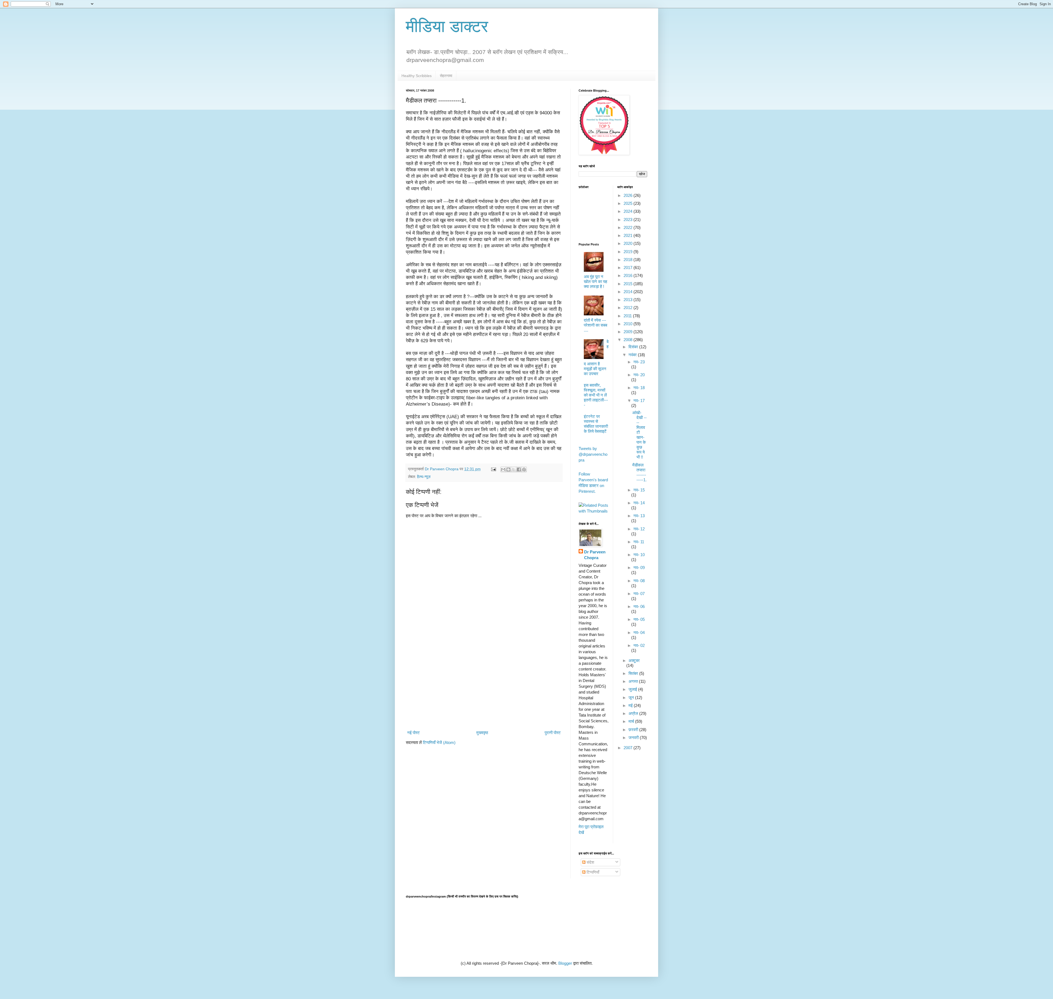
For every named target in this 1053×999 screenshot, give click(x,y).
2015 (628, 283)
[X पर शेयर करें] (513, 469)
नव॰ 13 (639, 515)
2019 (628, 251)
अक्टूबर (634, 660)
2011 (628, 315)
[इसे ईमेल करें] (503, 469)
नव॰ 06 (639, 606)
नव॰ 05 (639, 619)
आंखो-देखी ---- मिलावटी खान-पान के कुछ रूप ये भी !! (639, 434)
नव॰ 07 (639, 593)
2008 (628, 339)
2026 (628, 195)
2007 (628, 747)
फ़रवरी (634, 729)
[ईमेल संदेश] (493, 469)
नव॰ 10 (639, 554)
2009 (628, 331)
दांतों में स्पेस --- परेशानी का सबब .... (595, 325)
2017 (628, 267)
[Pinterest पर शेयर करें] (524, 469)
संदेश (589, 862)
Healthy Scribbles (416, 75)
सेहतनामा (446, 75)
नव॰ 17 (639, 400)
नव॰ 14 (639, 502)
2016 (628, 275)
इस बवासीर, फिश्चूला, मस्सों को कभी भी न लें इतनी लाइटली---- (596, 395)
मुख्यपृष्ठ (482, 732)
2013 (628, 299)
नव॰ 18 (639, 387)
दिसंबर (634, 346)
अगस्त (634, 681)
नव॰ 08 (639, 580)
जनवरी (634, 737)
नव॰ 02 (639, 645)
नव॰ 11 (638, 541)
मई (631, 705)
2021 (628, 235)
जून (632, 697)
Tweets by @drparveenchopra (593, 454)
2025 (628, 203)
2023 (628, 219)
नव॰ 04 (639, 632)
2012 (628, 307)
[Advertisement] (484, 683)
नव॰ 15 (639, 490)
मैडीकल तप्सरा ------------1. (639, 472)
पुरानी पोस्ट (553, 732)
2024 (628, 211)
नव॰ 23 (639, 362)
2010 (628, 323)
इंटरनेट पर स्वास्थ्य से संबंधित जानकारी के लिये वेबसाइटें (596, 424)
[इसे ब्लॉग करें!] (508, 469)
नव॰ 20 (639, 374)
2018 (628, 259)
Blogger (565, 963)
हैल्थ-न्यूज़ (424, 477)
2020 (628, 243)
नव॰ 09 (639, 567)
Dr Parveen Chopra (594, 555)
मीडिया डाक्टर (447, 26)
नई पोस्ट (413, 732)
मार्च (632, 721)
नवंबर (633, 354)
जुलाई (633, 689)
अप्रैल (634, 713)
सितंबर (634, 673)
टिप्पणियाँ (592, 872)
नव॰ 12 (639, 529)
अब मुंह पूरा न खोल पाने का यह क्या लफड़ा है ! (595, 281)
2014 (628, 291)
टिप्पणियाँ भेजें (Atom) (439, 742)
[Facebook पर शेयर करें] (519, 469)
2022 (628, 227)
